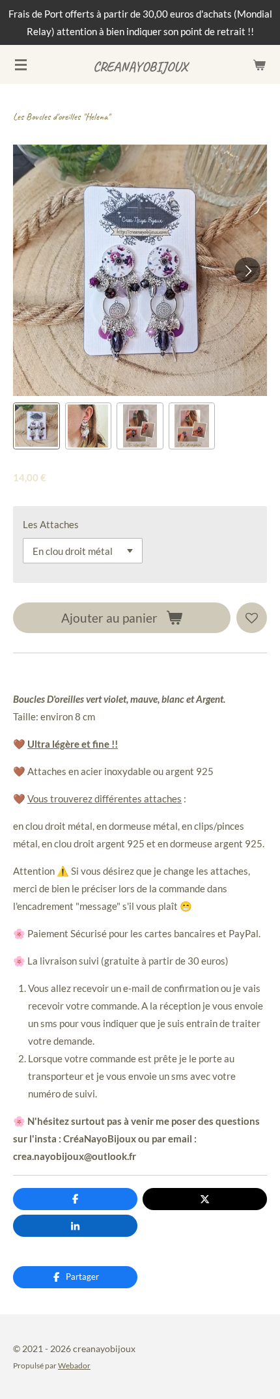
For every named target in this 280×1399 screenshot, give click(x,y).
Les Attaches (51, 524)
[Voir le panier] (259, 64)
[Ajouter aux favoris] (251, 617)
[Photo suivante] (247, 270)
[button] (36, 426)
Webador (74, 1365)
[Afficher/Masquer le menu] (21, 64)
